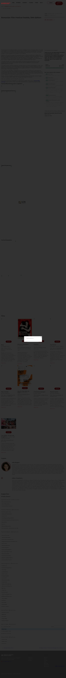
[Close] (41, 337)
